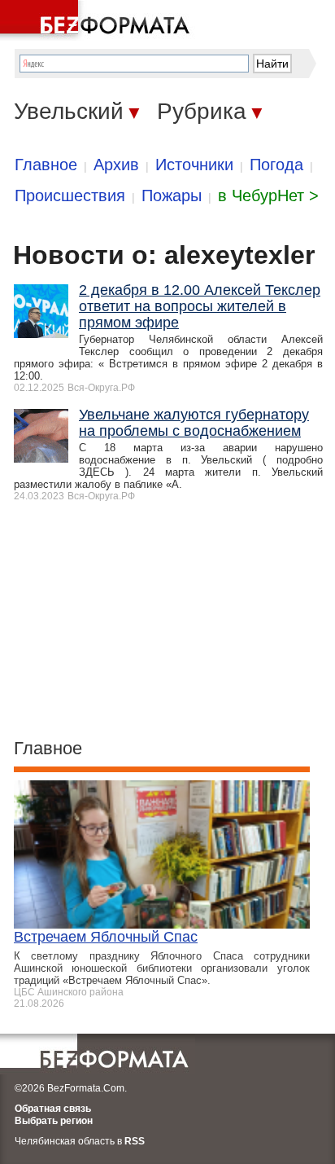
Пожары (171, 195)
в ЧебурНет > (268, 195)
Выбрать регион (54, 1121)
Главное (46, 165)
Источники (194, 165)
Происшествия (70, 195)
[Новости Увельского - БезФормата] (97, 20)
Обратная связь (53, 1108)
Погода (276, 165)
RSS (134, 1141)
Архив (116, 165)
